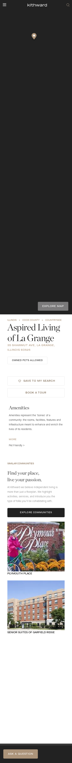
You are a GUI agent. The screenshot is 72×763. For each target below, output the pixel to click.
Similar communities (20, 464)
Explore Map (53, 306)
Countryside (53, 320)
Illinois (12, 320)
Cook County (31, 320)
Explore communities (36, 512)
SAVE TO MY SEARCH (39, 381)
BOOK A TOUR (35, 392)
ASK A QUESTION (20, 754)
